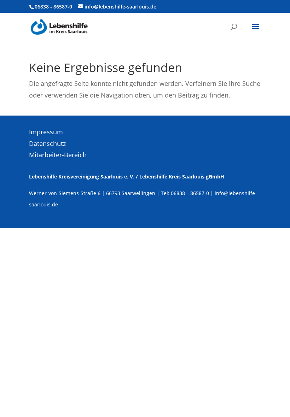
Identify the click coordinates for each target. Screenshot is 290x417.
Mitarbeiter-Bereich (58, 155)
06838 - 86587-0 (53, 6)
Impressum (46, 132)
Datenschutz (47, 143)
